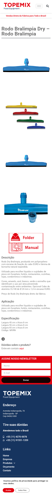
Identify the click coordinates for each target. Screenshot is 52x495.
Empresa (7, 459)
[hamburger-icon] (39, 6)
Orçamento (8, 466)
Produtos (7, 463)
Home (6, 455)
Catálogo (26, 238)
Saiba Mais (22, 490)
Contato (7, 470)
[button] (47, 6)
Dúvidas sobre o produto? (16, 344)
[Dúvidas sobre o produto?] (3, 339)
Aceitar (8, 490)
